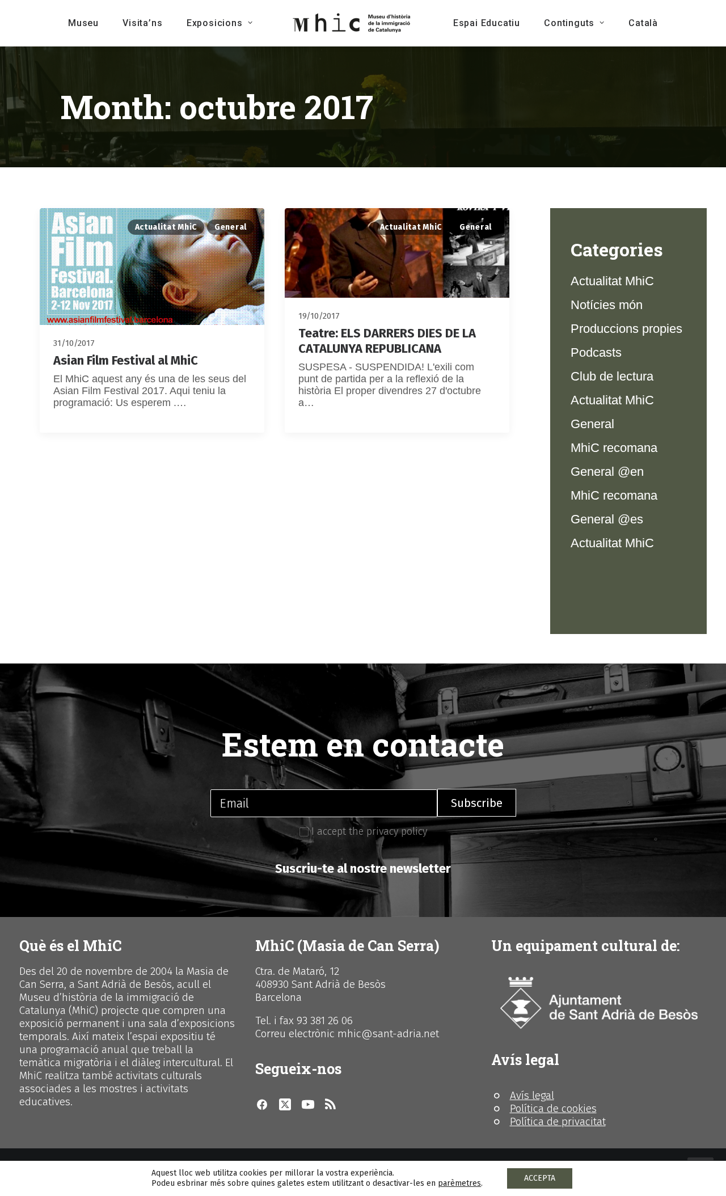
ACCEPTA (539, 1178)
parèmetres (459, 1183)
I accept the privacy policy (368, 831)
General (230, 227)
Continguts (569, 23)
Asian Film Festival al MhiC (125, 360)
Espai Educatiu (486, 23)
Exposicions (215, 23)
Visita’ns (142, 23)
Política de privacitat (558, 1121)
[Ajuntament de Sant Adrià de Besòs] (599, 1003)
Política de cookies (553, 1108)
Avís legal (532, 1095)
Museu (83, 23)
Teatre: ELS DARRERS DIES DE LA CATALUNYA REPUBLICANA (387, 341)
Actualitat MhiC (166, 227)
